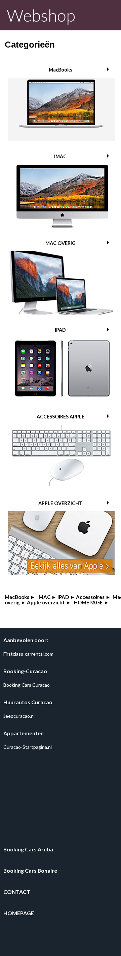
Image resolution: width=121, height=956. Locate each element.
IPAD (60, 330)
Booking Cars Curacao (26, 685)
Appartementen (23, 733)
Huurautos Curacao (27, 702)
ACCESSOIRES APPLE (60, 416)
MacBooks (60, 70)
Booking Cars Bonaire (30, 870)
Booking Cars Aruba (28, 849)
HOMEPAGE (18, 913)
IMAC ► (46, 597)
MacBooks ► (20, 597)
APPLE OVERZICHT (60, 503)
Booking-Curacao (25, 671)
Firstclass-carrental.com (28, 654)
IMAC (60, 156)
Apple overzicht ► (49, 602)
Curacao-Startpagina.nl (27, 747)
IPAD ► (66, 597)
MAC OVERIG (60, 243)
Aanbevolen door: (25, 640)
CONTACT (16, 892)
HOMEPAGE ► (91, 602)
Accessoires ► (93, 597)
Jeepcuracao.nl (19, 716)
